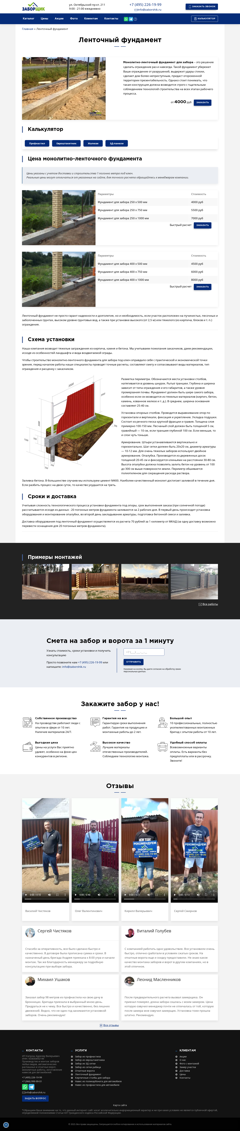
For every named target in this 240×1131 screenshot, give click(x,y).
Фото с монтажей (189, 1063)
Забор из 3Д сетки (85, 1063)
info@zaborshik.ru (149, 9)
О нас (183, 1060)
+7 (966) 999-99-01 (32, 1081)
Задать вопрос (35, 1098)
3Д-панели (117, 143)
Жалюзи (93, 143)
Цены (44, 18)
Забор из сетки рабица (88, 1067)
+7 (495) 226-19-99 (145, 4)
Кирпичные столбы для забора (92, 1077)
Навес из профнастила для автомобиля (97, 1085)
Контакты (111, 18)
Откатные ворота (85, 1070)
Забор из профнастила (88, 1056)
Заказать (202, 102)
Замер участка (188, 1067)
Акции (59, 18)
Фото (74, 18)
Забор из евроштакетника (90, 1060)
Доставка (185, 1070)
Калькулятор (206, 19)
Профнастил (37, 143)
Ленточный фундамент (88, 1074)
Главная (27, 29)
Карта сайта (120, 1105)
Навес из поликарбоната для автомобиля (98, 1081)
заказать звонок (203, 7)
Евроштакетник (66, 143)
